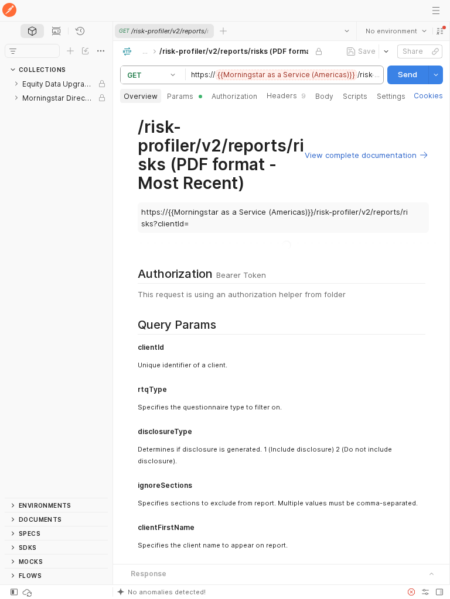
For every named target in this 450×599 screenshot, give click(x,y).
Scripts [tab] (355, 96)
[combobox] (395, 31)
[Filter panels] (13, 51)
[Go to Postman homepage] (9, 11)
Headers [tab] (286, 95)
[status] (28, 592)
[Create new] (70, 51)
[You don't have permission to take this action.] (223, 31)
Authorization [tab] (234, 96)
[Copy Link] (435, 51)
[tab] (32, 31)
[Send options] (435, 75)
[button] (439, 31)
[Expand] (16, 83)
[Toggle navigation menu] (436, 11)
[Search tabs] (346, 31)
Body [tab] (324, 96)
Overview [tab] (141, 96)
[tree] (56, 287)
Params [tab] (180, 96)
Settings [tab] (391, 96)
